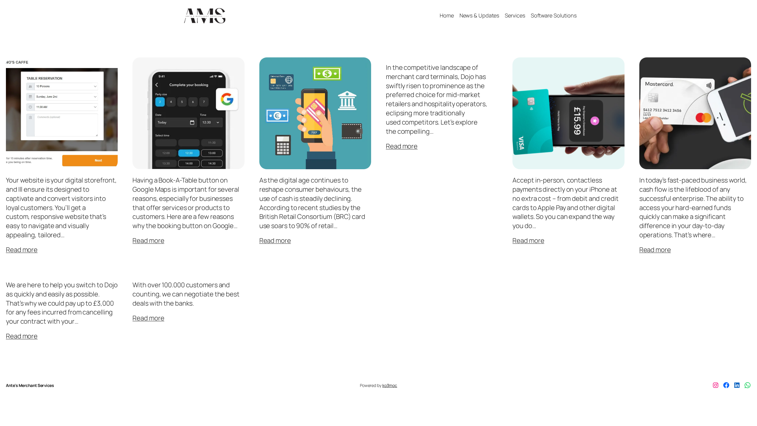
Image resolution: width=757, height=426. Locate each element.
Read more (22, 249)
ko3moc (389, 385)
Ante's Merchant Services (30, 385)
